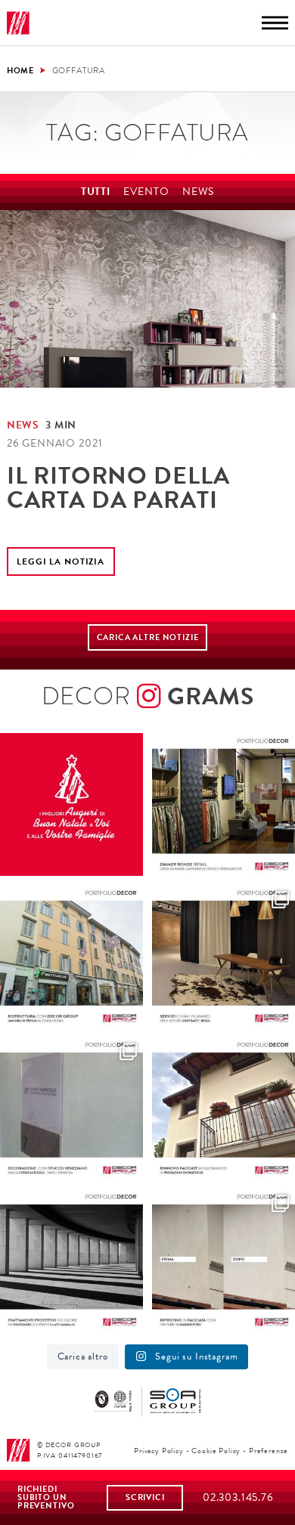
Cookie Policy (216, 1450)
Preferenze (268, 1450)
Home (20, 69)
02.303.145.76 (238, 1497)
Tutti (95, 192)
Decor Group (18, 23)
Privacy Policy (159, 1450)
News (198, 192)
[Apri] (71, 804)
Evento (146, 192)
